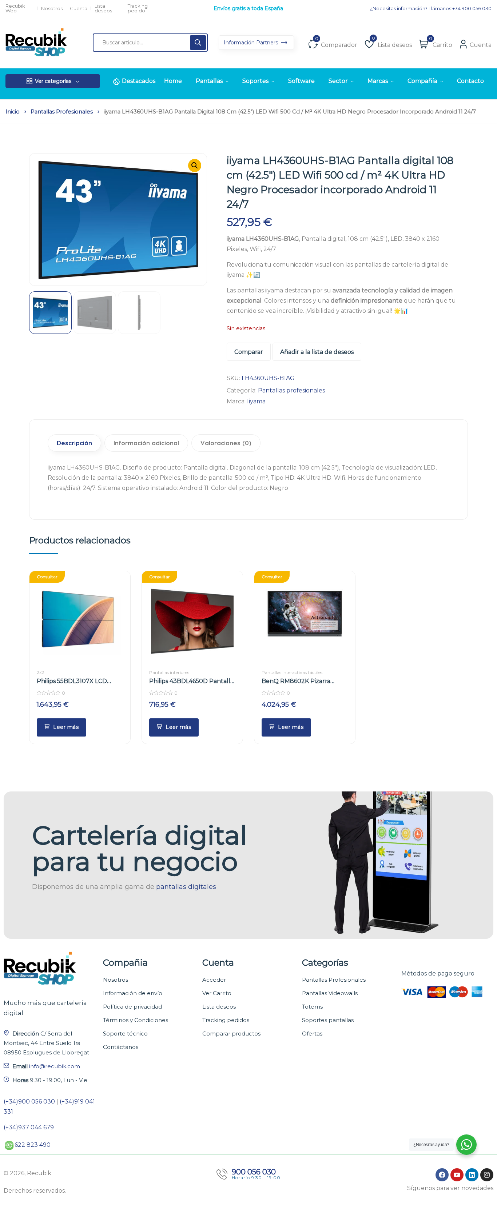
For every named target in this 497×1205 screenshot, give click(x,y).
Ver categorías (53, 81)
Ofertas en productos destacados (248, 8)
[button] (194, 165)
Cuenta (78, 8)
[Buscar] (198, 42)
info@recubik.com (54, 1066)
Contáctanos (120, 1047)
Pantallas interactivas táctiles (292, 672)
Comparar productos (231, 1033)
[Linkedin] (471, 1174)
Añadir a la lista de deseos (317, 351)
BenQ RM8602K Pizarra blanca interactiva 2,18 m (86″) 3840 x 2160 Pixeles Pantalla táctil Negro (304, 681)
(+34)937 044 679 (29, 1127)
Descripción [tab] (74, 443)
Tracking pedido (138, 8)
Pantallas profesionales (62, 111)
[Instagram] (486, 1174)
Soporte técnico (125, 1033)
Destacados (138, 80)
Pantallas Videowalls (330, 993)
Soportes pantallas (328, 1020)
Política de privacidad (132, 1006)
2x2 (40, 672)
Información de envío (132, 993)
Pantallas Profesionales (334, 979)
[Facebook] (442, 1174)
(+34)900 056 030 (29, 1101)
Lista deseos (103, 8)
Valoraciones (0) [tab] (225, 443)
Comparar (248, 351)
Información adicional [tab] (146, 443)
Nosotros (52, 8)
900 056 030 (254, 1172)
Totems (312, 1006)
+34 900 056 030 (472, 8)
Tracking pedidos (225, 1020)
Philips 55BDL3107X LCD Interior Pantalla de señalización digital (72, 681)
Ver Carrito (216, 993)
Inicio (12, 111)
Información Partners (251, 42)
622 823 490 (33, 1144)
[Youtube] (457, 1174)
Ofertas (312, 1033)
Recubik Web (15, 8)
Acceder (214, 979)
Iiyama (256, 401)
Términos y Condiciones (135, 1020)
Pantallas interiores (169, 672)
